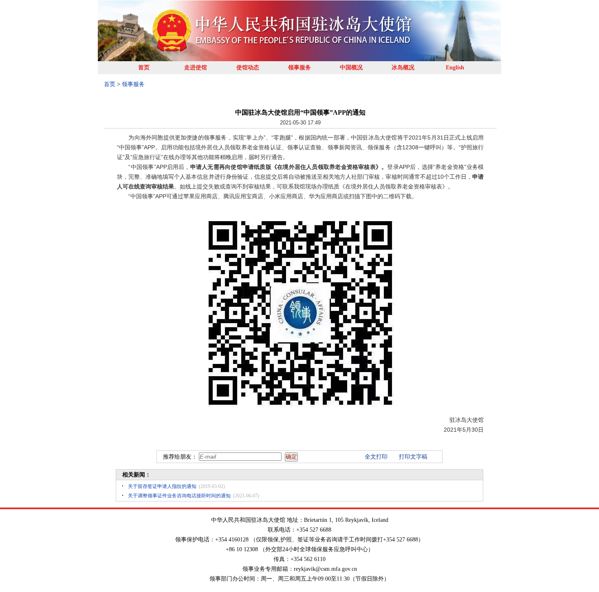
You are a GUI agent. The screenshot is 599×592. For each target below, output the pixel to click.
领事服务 (299, 67)
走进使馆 (195, 67)
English (455, 67)
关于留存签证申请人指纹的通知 (162, 486)
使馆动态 (247, 67)
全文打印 (376, 457)
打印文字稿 (413, 457)
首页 (144, 67)
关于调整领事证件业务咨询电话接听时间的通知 (179, 496)
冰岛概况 (403, 67)
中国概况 (351, 67)
